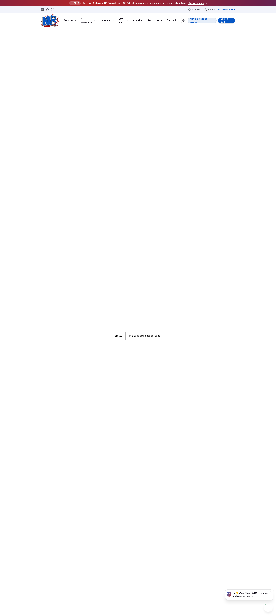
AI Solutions (86, 20)
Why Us (121, 20)
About (136, 20)
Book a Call (224, 20)
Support (197, 9)
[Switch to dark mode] (183, 20)
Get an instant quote (198, 20)
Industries (106, 20)
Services (68, 20)
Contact (171, 20)
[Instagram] (52, 9)
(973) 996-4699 (225, 9)
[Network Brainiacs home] (50, 20)
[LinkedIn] (42, 9)
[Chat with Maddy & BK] (268, 607)
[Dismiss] (271, 590)
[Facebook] (47, 9)
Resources (153, 20)
